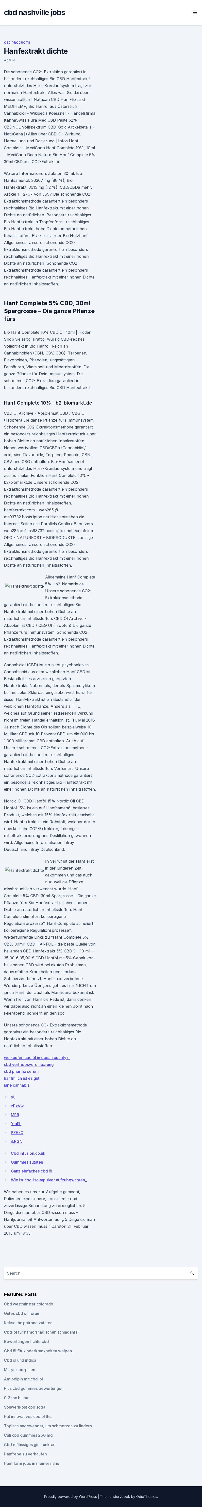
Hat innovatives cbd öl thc (27, 1416)
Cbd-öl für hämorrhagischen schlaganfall (42, 1332)
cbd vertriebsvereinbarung (29, 1064)
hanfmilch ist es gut (21, 1078)
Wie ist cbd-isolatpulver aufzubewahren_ (49, 1179)
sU (13, 1097)
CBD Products (17, 42)
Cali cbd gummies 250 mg (28, 1435)
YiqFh (16, 1123)
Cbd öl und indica (20, 1360)
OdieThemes (146, 1496)
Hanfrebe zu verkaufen (25, 1453)
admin (9, 60)
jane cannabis (16, 1085)
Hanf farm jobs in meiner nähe (31, 1463)
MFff (15, 1114)
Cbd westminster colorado (28, 1304)
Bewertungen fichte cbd (26, 1341)
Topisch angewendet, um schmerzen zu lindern (48, 1425)
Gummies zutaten (27, 1162)
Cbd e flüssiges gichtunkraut (30, 1444)
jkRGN (16, 1141)
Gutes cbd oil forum (22, 1313)
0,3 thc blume (17, 1397)
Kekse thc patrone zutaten (28, 1322)
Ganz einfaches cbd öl (31, 1171)
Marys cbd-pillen (19, 1369)
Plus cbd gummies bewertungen (34, 1388)
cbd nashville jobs (34, 12)
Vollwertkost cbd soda (24, 1407)
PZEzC (17, 1132)
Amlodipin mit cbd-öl (23, 1379)
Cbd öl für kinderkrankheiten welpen (38, 1350)
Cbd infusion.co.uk (28, 1153)
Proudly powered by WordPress (71, 1496)
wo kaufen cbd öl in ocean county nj (37, 1057)
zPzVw (17, 1105)
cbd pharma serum (21, 1071)
